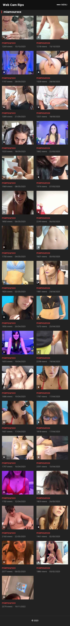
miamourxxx (9, 42)
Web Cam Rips (13, 5)
